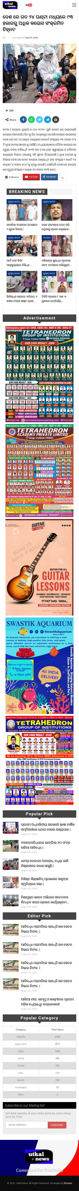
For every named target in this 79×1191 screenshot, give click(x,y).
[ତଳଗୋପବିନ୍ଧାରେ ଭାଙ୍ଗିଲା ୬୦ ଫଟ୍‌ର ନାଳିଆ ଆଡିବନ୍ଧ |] (11, 846)
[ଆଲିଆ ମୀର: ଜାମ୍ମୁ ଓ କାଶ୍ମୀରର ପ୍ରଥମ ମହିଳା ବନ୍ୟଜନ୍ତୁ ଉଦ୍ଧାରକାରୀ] (11, 1002)
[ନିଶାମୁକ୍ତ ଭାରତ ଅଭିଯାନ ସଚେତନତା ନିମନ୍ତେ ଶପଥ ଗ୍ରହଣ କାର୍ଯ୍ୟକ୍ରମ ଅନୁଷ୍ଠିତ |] (11, 900)
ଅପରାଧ (47, 237)
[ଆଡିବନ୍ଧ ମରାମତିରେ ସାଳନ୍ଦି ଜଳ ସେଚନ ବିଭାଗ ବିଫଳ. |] (11, 930)
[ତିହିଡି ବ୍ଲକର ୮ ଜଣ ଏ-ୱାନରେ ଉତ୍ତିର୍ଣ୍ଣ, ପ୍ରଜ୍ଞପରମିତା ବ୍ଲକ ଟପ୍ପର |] (57, 281)
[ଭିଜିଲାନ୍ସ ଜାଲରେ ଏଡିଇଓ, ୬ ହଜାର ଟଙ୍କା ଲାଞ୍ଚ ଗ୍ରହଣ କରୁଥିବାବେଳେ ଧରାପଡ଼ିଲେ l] (22, 281)
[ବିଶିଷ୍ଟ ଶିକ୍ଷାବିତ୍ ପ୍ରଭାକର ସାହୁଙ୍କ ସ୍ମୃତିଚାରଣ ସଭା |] (11, 882)
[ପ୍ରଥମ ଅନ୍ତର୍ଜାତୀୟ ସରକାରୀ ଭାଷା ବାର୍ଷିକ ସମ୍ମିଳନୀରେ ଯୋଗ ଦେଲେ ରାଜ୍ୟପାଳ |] (11, 828)
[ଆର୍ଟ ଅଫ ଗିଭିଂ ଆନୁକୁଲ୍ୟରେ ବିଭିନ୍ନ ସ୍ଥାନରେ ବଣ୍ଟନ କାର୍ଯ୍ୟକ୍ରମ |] (22, 246)
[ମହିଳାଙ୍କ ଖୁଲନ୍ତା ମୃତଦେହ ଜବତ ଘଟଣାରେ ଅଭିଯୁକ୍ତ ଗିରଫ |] (57, 246)
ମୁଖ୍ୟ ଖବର (14, 201)
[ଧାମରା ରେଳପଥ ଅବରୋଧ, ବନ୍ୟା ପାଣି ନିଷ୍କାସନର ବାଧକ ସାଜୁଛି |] (11, 864)
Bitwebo (68, 1183)
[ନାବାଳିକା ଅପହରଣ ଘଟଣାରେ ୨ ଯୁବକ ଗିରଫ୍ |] (22, 210)
